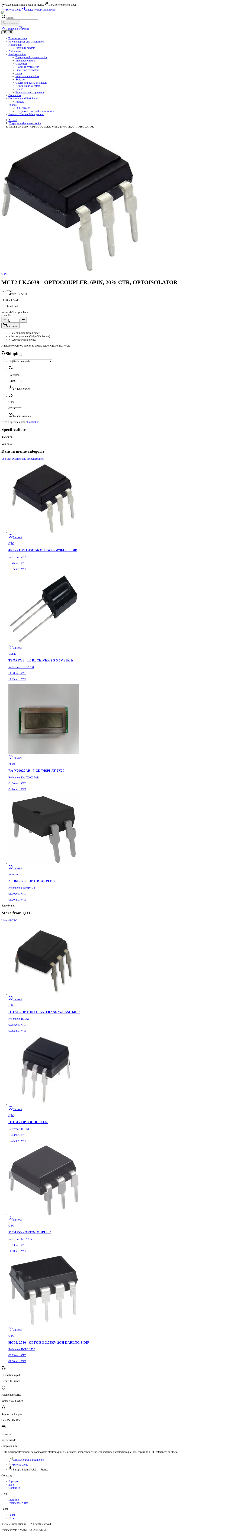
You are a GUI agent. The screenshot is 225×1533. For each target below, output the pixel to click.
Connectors (14, 95)
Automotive (15, 51)
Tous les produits (17, 38)
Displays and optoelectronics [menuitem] (31, 57)
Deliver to (6, 361)
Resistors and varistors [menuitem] (27, 85)
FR (4, 32)
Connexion (12, 28)
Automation (15, 44)
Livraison (13, 1499)
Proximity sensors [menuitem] (25, 47)
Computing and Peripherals (23, 98)
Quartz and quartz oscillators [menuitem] (31, 82)
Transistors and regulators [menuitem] (29, 92)
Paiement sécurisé (18, 1502)
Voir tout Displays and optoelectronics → (24, 458)
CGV (11, 1517)
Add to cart (12, 326)
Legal (11, 1514)
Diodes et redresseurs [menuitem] (27, 66)
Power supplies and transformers (26, 41)
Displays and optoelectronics (25, 123)
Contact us (33, 421)
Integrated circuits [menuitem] (25, 60)
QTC (4, 273)
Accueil (12, 120)
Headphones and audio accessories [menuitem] (34, 111)
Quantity (6, 315)
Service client (20, 1464)
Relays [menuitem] (19, 88)
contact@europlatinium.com (28, 1459)
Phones (12, 104)
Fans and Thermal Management (26, 114)
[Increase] (23, 320)
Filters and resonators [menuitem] (27, 70)
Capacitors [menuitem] (21, 63)
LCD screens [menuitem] (22, 107)
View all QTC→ (11, 920)
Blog (11, 1484)
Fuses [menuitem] (18, 73)
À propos (13, 1481)
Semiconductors (17, 54)
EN (10, 32)
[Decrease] (4, 320)
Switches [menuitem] (20, 79)
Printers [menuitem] (19, 101)
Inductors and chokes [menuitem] (27, 76)
